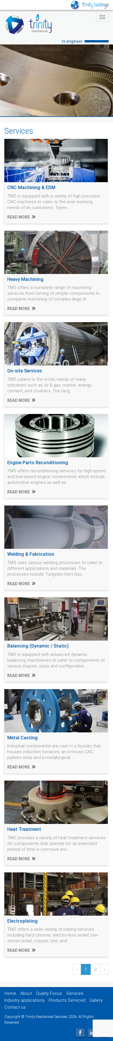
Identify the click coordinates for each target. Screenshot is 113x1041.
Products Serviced (67, 1000)
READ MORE (18, 217)
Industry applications (24, 1000)
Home (10, 993)
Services (74, 993)
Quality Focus (49, 993)
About (26, 993)
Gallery (96, 1000)
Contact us (15, 1007)
